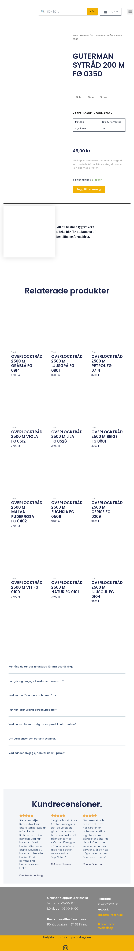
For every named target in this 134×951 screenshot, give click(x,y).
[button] (130, 12)
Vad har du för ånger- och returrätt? (32, 695)
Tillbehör (84, 35)
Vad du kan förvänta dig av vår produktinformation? (42, 724)
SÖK (92, 11)
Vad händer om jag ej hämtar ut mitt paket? (37, 753)
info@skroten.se (110, 915)
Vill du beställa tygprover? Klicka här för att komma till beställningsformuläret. (76, 232)
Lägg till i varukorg (89, 189)
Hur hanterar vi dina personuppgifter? (33, 710)
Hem (75, 35)
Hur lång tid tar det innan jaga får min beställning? (41, 666)
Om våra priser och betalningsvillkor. (32, 738)
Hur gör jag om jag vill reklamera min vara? (36, 681)
